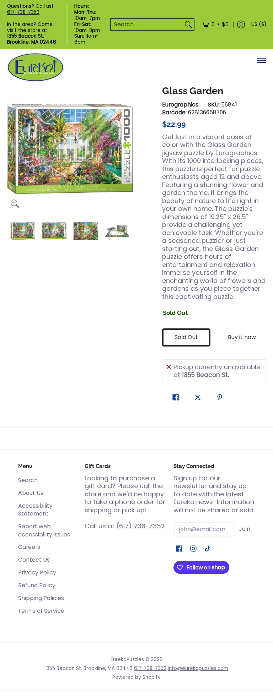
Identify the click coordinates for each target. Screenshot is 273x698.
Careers (29, 547)
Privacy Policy (37, 572)
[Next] (128, 149)
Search (28, 480)
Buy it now (242, 337)
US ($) (258, 24)
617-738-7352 (23, 12)
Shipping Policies (41, 598)
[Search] (188, 25)
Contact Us (34, 560)
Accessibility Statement (35, 510)
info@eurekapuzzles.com (198, 668)
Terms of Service (41, 611)
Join (244, 529)
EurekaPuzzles (127, 659)
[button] (176, 398)
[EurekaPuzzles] (35, 67)
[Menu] (261, 60)
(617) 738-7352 (140, 526)
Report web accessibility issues (44, 530)
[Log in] (241, 24)
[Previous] (12, 149)
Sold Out (186, 337)
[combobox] (147, 25)
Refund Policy (36, 585)
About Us (30, 493)
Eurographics (180, 104)
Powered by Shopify (136, 677)
